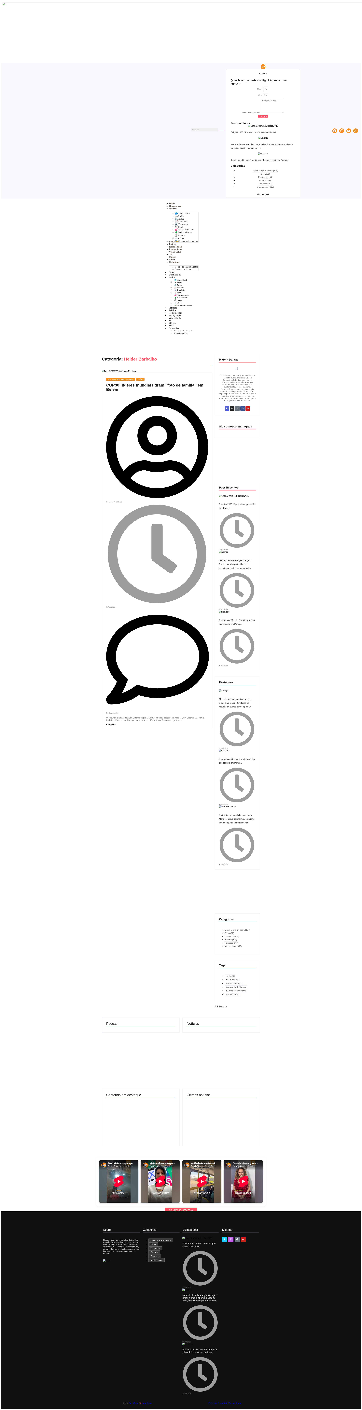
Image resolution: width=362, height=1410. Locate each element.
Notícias (172, 277)
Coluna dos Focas (180, 333)
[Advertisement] (237, 461)
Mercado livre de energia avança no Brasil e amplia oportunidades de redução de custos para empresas (235, 564)
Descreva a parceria (251, 112)
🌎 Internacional (180, 280)
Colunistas (174, 328)
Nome (260, 89)
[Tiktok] (355, 130)
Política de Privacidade (218, 1403)
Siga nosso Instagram (181, 1210)
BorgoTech (133, 1403)
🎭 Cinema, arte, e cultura (183, 305)
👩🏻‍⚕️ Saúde (177, 293)
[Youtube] (348, 130)
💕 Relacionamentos (181, 295)
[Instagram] (341, 130)
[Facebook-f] (224, 1239)
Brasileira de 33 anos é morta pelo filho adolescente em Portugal (259, 160)
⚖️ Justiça (178, 285)
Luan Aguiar (147, 1403)
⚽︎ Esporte (178, 300)
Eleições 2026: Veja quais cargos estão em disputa (253, 132)
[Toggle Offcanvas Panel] (263, 66)
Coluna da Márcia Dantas (183, 331)
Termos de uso (235, 1403)
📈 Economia (179, 288)
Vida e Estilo (175, 318)
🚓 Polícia (178, 283)
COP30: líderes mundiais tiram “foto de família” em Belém (154, 387)
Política (140, 379)
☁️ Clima (177, 303)
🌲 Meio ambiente (181, 298)
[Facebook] (334, 130)
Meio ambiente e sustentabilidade (121, 379)
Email (260, 95)
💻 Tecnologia (179, 290)
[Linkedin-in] (227, 408)
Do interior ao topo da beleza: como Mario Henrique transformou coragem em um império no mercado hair (236, 819)
